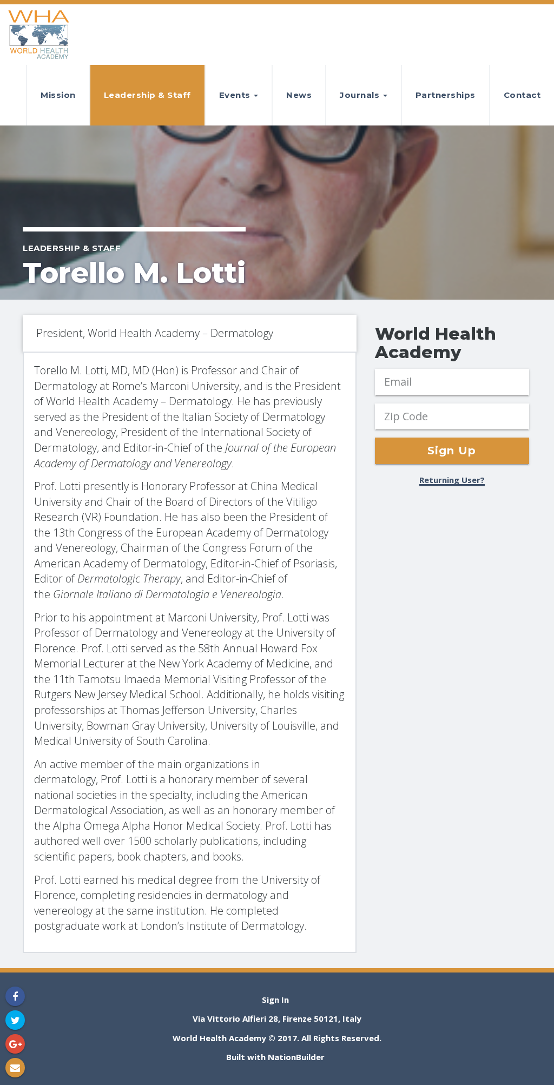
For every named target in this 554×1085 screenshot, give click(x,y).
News (299, 95)
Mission (58, 95)
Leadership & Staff (147, 95)
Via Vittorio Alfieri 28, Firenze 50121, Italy (277, 1018)
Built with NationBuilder (275, 1056)
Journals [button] (361, 95)
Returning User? (452, 479)
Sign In (275, 999)
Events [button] (236, 95)
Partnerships (446, 95)
